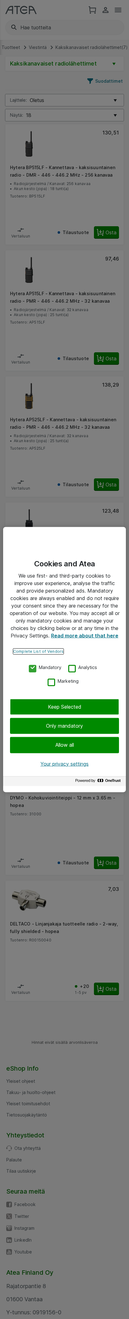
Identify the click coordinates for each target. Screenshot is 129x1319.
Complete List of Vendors (38, 651)
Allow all (64, 745)
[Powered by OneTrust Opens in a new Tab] (99, 782)
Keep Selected (64, 706)
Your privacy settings (64, 763)
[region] (64, 659)
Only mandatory (64, 726)
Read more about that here (84, 635)
